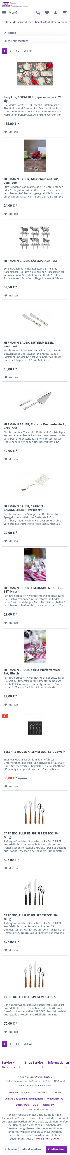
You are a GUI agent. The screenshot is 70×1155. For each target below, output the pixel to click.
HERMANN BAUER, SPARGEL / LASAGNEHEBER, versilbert (25, 508)
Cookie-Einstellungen (17, 1092)
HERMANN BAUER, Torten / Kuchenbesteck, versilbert (35, 426)
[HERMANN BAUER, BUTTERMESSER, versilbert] (35, 319)
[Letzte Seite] (17, 51)
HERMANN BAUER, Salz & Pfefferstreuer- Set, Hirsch (32, 671)
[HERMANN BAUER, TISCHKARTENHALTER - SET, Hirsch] (35, 564)
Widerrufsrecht (55, 1098)
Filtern (11, 32)
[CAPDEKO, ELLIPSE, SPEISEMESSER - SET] (35, 973)
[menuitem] (9, 12)
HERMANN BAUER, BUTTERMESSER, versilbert (29, 344)
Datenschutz (22, 1104)
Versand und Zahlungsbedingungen (24, 1098)
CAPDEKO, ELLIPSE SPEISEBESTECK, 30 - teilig (31, 917)
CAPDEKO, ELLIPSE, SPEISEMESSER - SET (31, 997)
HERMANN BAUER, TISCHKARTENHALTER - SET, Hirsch (33, 589)
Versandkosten (44, 1076)
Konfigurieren (56, 1149)
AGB (35, 1104)
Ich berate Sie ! (40, 1092)
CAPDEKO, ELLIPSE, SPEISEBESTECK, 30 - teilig (31, 835)
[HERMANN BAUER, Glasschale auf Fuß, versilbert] (35, 156)
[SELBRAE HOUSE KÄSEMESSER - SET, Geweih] (35, 728)
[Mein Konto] (55, 12)
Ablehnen (11, 1149)
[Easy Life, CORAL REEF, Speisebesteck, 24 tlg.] (35, 74)
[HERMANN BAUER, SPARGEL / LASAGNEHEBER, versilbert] (35, 483)
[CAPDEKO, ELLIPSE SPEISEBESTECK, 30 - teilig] (35, 892)
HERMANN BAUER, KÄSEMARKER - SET (30, 261)
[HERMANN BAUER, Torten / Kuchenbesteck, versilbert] (35, 401)
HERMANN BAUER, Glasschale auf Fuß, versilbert (31, 180)
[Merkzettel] (46, 12)
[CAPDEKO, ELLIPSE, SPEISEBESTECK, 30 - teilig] (35, 810)
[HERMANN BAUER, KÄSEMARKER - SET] (35, 237)
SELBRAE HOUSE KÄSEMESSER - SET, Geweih (34, 752)
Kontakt (56, 1092)
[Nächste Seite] (10, 51)
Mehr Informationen (48, 1138)
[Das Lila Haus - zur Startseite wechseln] (15, 4)
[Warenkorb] (64, 12)
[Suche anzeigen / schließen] (37, 12)
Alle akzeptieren (32, 1149)
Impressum (48, 1104)
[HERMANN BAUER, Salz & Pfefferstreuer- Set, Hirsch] (35, 646)
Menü (13, 12)
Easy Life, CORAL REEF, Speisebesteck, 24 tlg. (32, 99)
